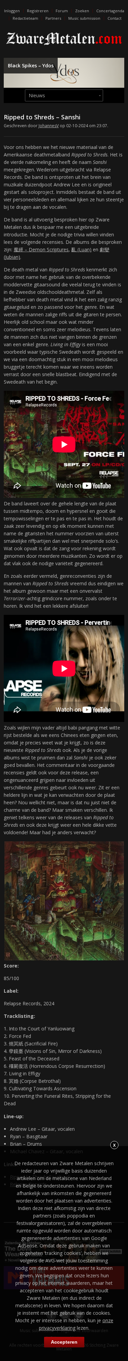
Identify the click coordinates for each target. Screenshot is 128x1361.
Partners (53, 18)
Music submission (84, 18)
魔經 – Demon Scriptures (41, 249)
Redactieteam (25, 18)
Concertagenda (110, 10)
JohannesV (49, 126)
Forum (62, 10)
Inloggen (12, 10)
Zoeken (82, 10)
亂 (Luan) (81, 249)
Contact (115, 18)
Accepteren (64, 1342)
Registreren (37, 10)
